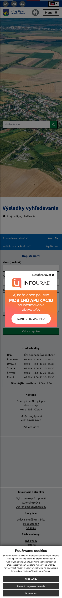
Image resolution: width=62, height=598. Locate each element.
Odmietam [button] (31, 593)
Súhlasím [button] (31, 579)
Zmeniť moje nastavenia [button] (31, 586)
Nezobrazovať (42, 275)
